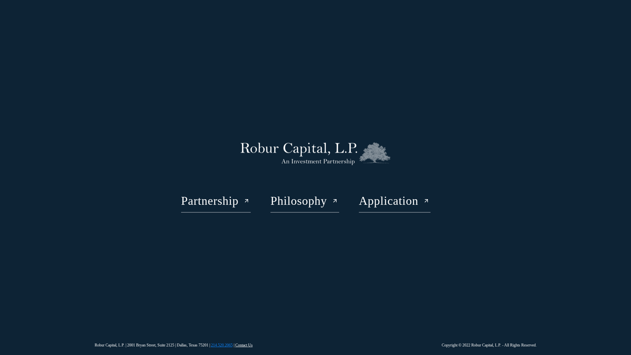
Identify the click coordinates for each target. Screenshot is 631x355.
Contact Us (244, 345)
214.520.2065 (222, 345)
